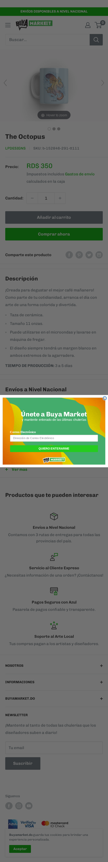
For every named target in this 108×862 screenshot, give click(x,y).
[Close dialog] (105, 398)
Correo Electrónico (23, 432)
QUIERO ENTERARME (54, 448)
